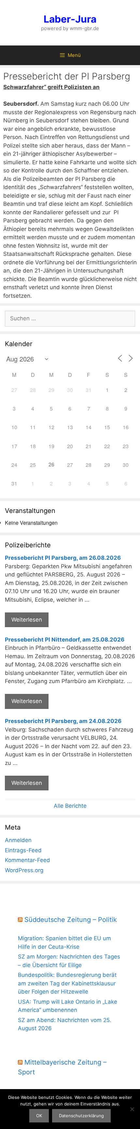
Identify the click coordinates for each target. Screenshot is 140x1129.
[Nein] (132, 1109)
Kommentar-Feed (27, 860)
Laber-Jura (70, 19)
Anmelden (18, 840)
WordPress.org (24, 870)
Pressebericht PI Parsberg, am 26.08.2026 (63, 558)
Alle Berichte (70, 806)
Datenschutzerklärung (81, 1115)
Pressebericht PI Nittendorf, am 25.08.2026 (64, 639)
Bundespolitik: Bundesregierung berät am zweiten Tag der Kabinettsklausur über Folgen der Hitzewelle (67, 983)
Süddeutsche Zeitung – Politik (70, 920)
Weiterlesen (26, 619)
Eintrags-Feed (23, 850)
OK (39, 1115)
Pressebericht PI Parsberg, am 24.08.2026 (63, 721)
